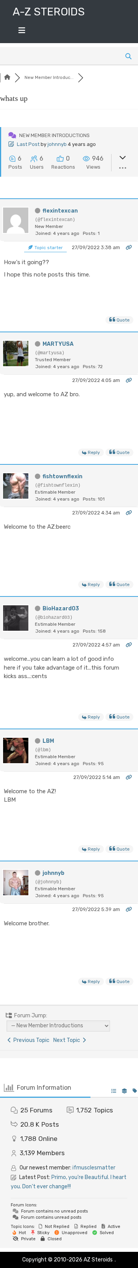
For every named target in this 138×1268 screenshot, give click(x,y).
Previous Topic (30, 1040)
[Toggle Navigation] (22, 32)
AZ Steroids (98, 1259)
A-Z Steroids (49, 11)
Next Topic (67, 1040)
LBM (48, 741)
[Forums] (7, 77)
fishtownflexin (62, 476)
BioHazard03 (61, 608)
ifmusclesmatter (93, 1167)
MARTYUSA (58, 344)
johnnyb (57, 144)
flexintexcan (60, 211)
